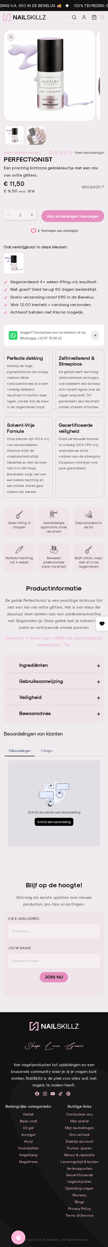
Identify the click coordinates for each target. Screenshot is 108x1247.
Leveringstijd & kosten (79, 1161)
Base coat (28, 1121)
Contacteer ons (79, 1114)
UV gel (28, 1128)
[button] (74, 17)
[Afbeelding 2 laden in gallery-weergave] (36, 135)
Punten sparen (79, 1148)
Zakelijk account (79, 1141)
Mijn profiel (79, 1121)
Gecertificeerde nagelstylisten (79, 1178)
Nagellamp (28, 1155)
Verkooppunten (80, 1168)
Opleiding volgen (79, 1188)
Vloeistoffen (28, 1148)
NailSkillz (53, 1239)
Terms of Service (80, 1215)
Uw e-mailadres (23, 918)
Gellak (28, 1114)
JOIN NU (54, 977)
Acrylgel (28, 1134)
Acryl (28, 1141)
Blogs (79, 1202)
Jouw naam (19, 948)
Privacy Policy (79, 1208)
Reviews (79, 1195)
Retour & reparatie (79, 1155)
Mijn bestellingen (79, 1128)
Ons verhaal (79, 1134)
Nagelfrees (28, 1161)
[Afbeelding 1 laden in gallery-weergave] (14, 135)
